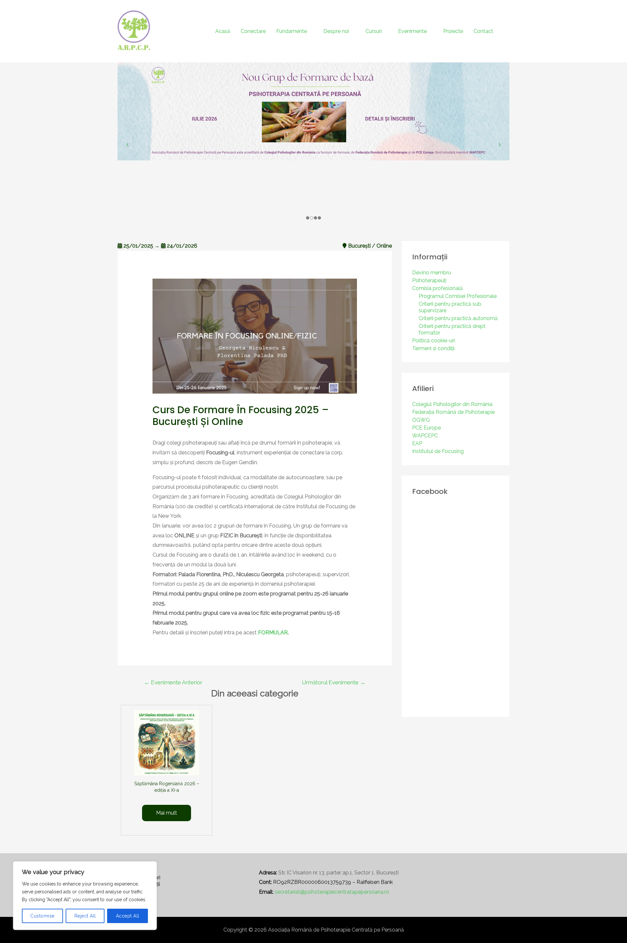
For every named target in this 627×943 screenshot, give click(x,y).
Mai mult (166, 813)
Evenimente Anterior (173, 682)
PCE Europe (426, 428)
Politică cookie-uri (433, 340)
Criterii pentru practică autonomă (458, 318)
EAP (417, 443)
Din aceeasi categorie (254, 693)
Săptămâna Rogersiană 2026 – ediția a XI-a (166, 787)
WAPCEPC (425, 435)
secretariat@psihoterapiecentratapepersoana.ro (332, 892)
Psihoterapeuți (429, 280)
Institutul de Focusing (438, 451)
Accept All (127, 916)
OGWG (421, 420)
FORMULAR (273, 632)
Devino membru (431, 272)
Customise (42, 916)
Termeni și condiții (433, 348)
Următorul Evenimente (333, 682)
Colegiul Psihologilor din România (452, 404)
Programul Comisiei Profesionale (458, 296)
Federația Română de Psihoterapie (453, 412)
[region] (85, 895)
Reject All (85, 916)
